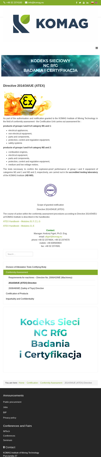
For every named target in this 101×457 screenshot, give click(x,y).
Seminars (7, 440)
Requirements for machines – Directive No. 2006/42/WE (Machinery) (40, 277)
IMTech (6, 431)
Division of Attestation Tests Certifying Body (26, 267)
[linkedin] (87, 3)
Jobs (5, 407)
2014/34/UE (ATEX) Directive (23, 283)
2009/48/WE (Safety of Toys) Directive (26, 288)
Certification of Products (17, 293)
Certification (32, 383)
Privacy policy (9, 418)
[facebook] (76, 3)
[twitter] (80, 3)
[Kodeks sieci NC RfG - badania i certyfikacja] (50, 339)
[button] (50, 66)
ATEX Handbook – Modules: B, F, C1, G (21, 221)
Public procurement (12, 402)
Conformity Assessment (17, 272)
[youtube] (84, 3)
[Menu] (97, 48)
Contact (10, 447)
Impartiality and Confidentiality (20, 299)
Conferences (9, 436)
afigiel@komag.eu (53, 237)
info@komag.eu (36, 2)
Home (21, 383)
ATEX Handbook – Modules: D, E (18, 226)
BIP (5, 412)
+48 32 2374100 (14, 2)
